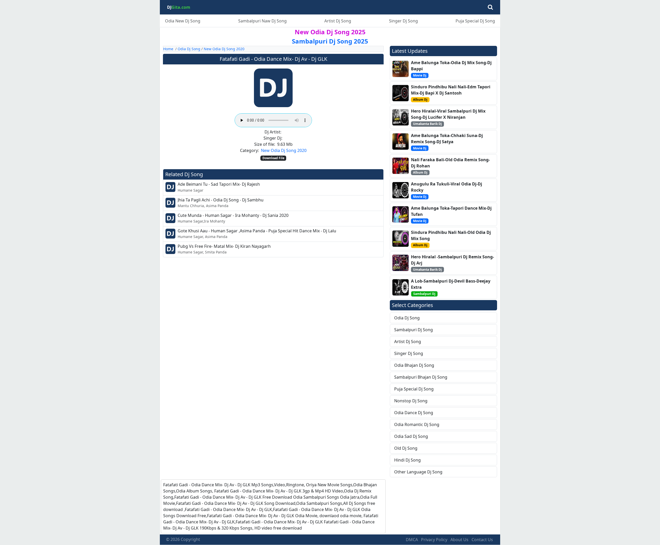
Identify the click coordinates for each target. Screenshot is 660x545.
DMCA (412, 539)
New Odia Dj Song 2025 (330, 32)
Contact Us (482, 539)
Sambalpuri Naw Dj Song (262, 21)
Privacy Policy (434, 539)
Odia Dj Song (189, 48)
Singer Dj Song (403, 21)
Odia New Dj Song (182, 21)
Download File (273, 158)
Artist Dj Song (337, 21)
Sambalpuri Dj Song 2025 (330, 41)
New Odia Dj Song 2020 (224, 48)
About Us (459, 539)
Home (168, 48)
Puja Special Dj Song (475, 21)
